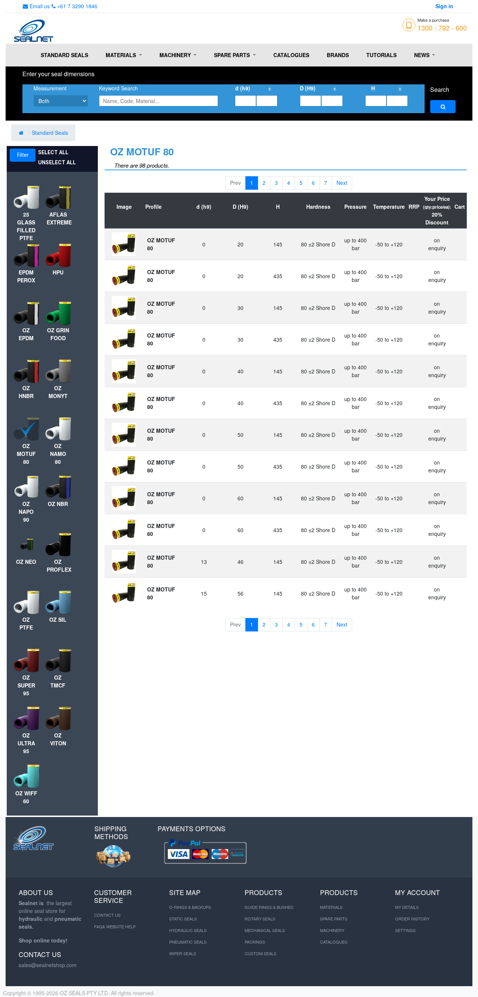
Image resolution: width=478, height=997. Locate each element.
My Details (407, 907)
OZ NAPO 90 (26, 511)
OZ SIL (57, 619)
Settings (405, 930)
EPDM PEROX (26, 276)
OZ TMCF (57, 681)
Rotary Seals (260, 919)
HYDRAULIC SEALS (188, 930)
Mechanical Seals (265, 930)
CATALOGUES (333, 942)
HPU (58, 272)
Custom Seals (260, 953)
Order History (412, 919)
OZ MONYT (58, 392)
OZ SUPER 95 (26, 685)
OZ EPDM (26, 334)
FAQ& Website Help (115, 926)
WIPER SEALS (182, 953)
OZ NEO (26, 561)
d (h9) (242, 88)
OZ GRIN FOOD (58, 334)
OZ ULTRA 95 (26, 743)
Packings (255, 942)
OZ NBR (58, 503)
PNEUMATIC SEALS (188, 942)
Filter (23, 155)
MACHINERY (332, 930)
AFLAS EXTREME (58, 218)
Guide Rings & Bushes (269, 907)
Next (341, 182)
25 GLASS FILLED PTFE (26, 226)
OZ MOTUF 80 (26, 453)
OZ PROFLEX (58, 565)
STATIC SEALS (183, 919)
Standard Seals (50, 132)
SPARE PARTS (333, 919)
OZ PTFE (26, 623)
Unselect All (57, 162)
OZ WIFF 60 (26, 797)
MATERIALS (331, 907)
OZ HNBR (26, 392)
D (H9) (308, 88)
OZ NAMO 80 (58, 453)
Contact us (107, 915)
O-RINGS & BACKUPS (190, 907)
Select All (53, 152)
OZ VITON (58, 739)
